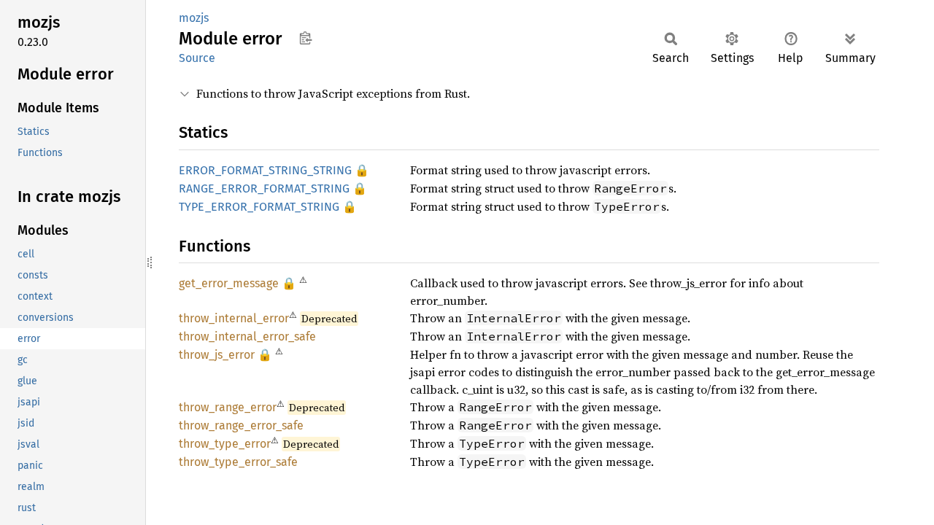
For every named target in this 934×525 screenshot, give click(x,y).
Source (197, 58)
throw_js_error (217, 355)
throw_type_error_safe (238, 462)
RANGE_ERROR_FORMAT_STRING (264, 188)
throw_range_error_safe (241, 425)
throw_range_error (228, 407)
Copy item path (305, 38)
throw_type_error (225, 444)
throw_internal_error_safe (247, 336)
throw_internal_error (234, 318)
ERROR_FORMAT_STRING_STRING (265, 170)
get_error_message (229, 283)
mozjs (194, 18)
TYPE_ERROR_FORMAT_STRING (259, 207)
